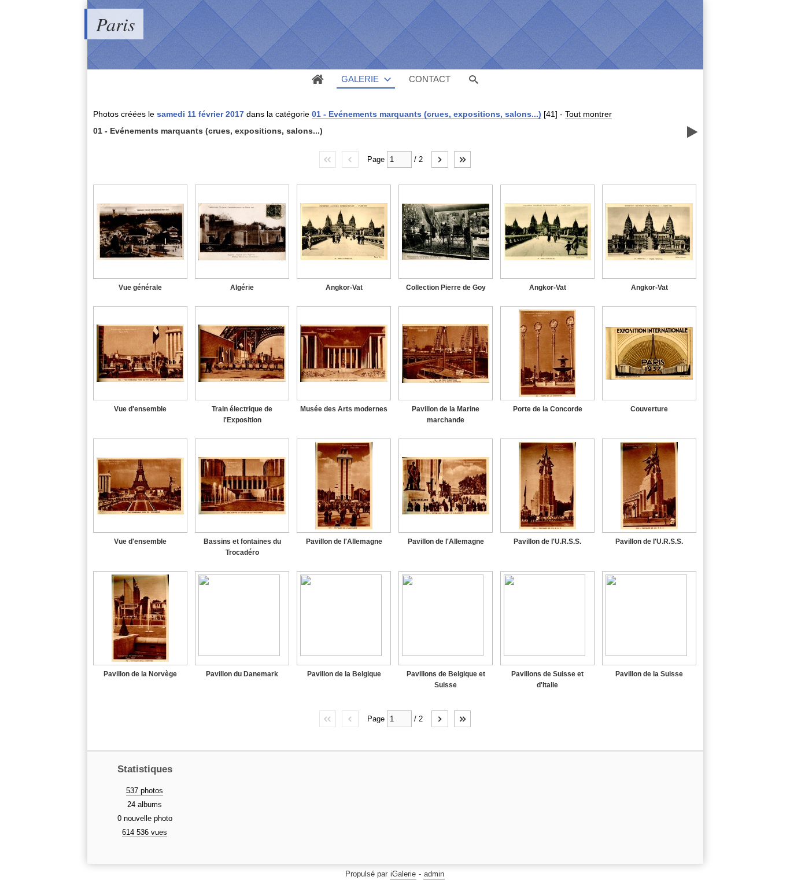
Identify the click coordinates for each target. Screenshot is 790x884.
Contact (430, 79)
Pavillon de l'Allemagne (344, 541)
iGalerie (403, 874)
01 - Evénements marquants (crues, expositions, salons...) (426, 114)
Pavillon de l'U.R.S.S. (547, 541)
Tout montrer (588, 114)
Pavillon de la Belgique (344, 674)
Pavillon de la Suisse (649, 674)
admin (434, 874)
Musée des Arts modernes (343, 409)
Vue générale (140, 287)
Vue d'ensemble (140, 409)
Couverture (649, 409)
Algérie (242, 287)
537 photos (144, 790)
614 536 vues (144, 832)
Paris (115, 24)
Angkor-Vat (344, 287)
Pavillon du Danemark (242, 674)
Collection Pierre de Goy (446, 287)
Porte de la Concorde (547, 409)
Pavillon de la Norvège (140, 674)
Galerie (360, 79)
